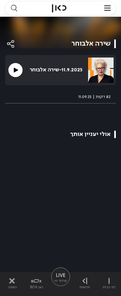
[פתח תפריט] (107, 8)
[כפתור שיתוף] (11, 43)
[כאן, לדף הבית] (59, 8)
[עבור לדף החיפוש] (14, 8)
